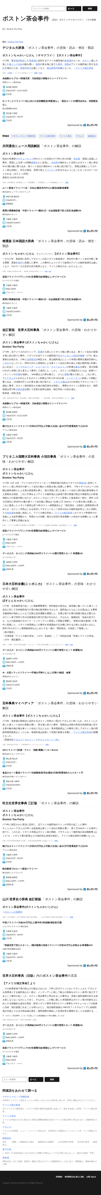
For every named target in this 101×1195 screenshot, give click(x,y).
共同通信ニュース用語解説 (21, 146)
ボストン (86, 60)
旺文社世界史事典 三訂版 (19, 803)
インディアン (73, 378)
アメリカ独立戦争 (47, 136)
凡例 (40, 73)
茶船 (67, 374)
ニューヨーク (42, 367)
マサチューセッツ (25, 159)
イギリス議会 (60, 382)
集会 (78, 367)
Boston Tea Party (15, 42)
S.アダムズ (10, 378)
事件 (60, 64)
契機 (60, 68)
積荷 (38, 64)
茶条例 (32, 60)
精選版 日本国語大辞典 (18, 241)
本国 (16, 60)
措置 (33, 162)
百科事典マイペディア (18, 703)
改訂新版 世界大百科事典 (20, 330)
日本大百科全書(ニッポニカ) (22, 583)
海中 (20, 262)
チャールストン (59, 367)
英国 (67, 64)
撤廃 (82, 355)
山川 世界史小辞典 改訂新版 (21, 899)
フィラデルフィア (25, 367)
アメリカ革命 (65, 136)
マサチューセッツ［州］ (48, 740)
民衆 (40, 352)
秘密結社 (92, 136)
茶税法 (32, 359)
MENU (4, 2)
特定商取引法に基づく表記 (74, 1177)
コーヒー (51, 170)
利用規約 (59, 1177)
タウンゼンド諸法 (69, 355)
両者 (22, 68)
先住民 (54, 162)
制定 (22, 60)
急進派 (68, 60)
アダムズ (80, 136)
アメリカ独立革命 (84, 68)
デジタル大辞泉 (13, 47)
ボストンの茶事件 (13, 912)
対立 (29, 68)
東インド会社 (15, 64)
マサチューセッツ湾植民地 (23, 136)
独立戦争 (51, 68)
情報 (35, 73)
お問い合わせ (91, 1177)
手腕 (18, 374)
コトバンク (14, 8)
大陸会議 (20, 389)
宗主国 (76, 159)
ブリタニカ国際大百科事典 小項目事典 (29, 456)
